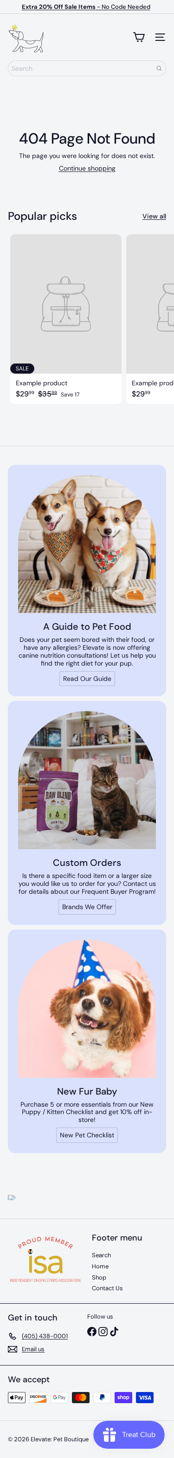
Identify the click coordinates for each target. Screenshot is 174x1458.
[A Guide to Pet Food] (87, 544)
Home (100, 1266)
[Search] (159, 68)
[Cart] (138, 37)
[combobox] (87, 68)
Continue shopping (87, 168)
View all (154, 216)
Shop (99, 1277)
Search (101, 1255)
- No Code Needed (86, 7)
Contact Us (107, 1288)
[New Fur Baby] (87, 1009)
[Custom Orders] (87, 780)
